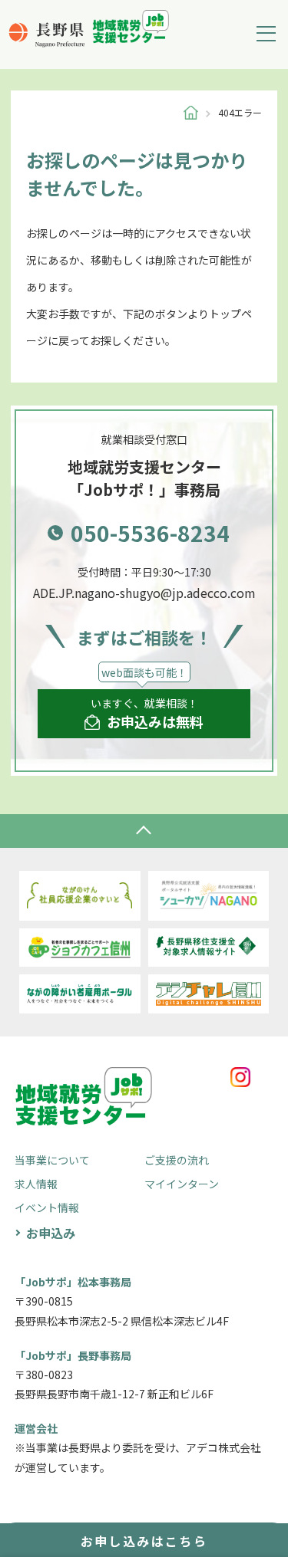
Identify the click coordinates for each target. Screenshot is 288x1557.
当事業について (52, 1160)
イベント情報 (47, 1207)
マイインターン (181, 1183)
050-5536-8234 (150, 532)
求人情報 (36, 1183)
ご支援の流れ (176, 1160)
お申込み (50, 1233)
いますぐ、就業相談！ (147, 713)
